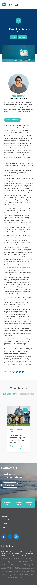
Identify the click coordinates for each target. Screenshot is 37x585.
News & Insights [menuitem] (6, 520)
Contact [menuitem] (4, 523)
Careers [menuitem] (4, 527)
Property (12, 429)
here (25, 354)
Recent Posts (27, 394)
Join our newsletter (12, 120)
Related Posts (10, 394)
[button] (29, 402)
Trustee (13, 37)
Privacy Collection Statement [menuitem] (26, 556)
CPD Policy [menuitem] (4, 556)
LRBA (11, 432)
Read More (15, 447)
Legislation (22, 37)
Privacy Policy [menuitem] (12, 556)
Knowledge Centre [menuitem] (7, 516)
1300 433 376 (11, 485)
